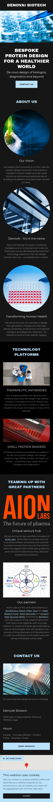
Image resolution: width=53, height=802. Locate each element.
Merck (22, 611)
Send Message (26, 746)
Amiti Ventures (27, 614)
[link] (26, 5)
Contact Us (26, 84)
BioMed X (44, 617)
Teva (35, 611)
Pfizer (29, 611)
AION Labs (10, 539)
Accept (26, 796)
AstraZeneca (11, 611)
